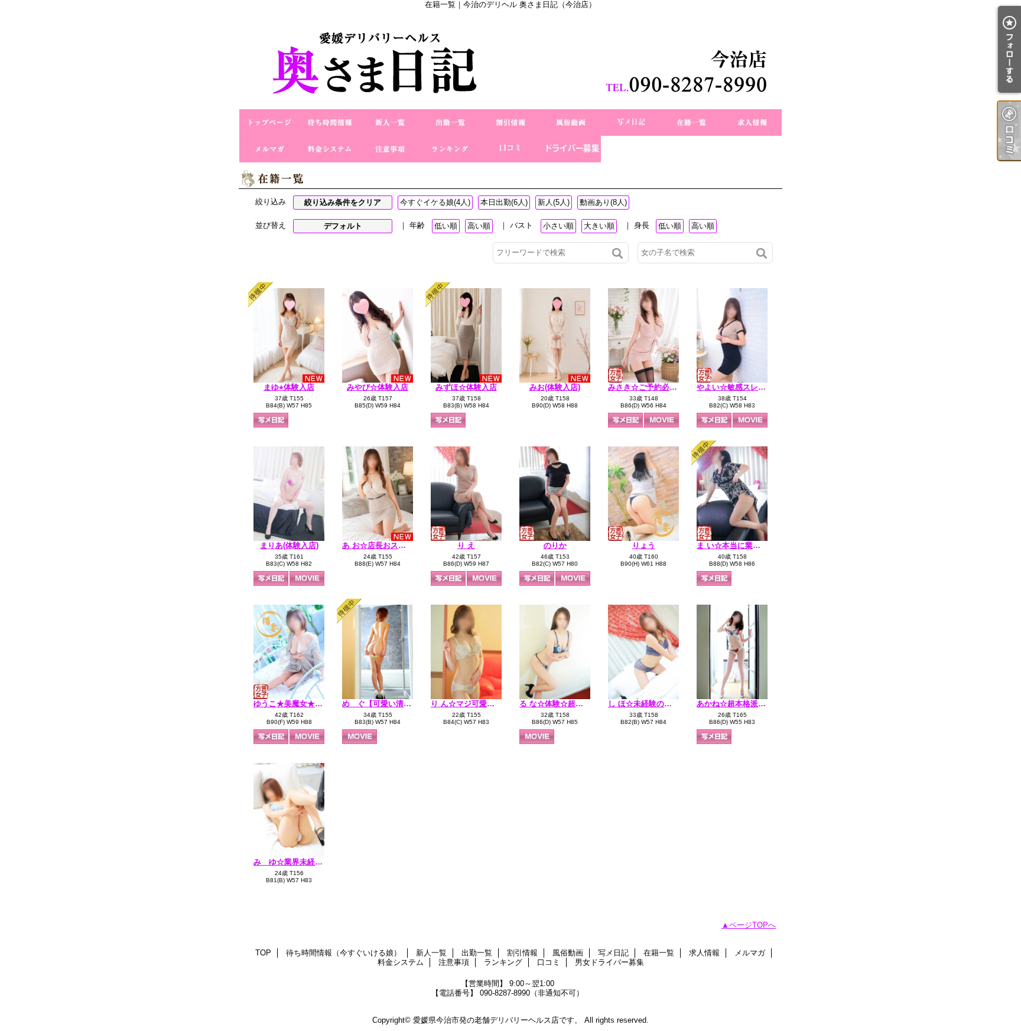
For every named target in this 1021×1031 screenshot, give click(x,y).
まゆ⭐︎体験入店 (289, 387)
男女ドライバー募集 (571, 149)
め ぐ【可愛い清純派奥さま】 (396, 703)
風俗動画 (571, 122)
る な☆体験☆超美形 (555, 703)
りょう (643, 545)
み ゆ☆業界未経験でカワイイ (307, 861)
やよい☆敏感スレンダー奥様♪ (749, 387)
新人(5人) (554, 202)
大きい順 (599, 225)
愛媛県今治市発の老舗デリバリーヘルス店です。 (497, 1020)
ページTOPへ (752, 925)
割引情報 (510, 122)
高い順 (478, 225)
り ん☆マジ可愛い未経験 (474, 703)
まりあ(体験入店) (289, 545)
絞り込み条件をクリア (342, 202)
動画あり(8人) (603, 202)
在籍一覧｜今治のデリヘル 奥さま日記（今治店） (510, 59)
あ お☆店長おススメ (378, 545)
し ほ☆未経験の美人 (643, 703)
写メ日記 (631, 122)
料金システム (330, 149)
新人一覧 (390, 122)
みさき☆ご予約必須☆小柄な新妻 (665, 387)
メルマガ (269, 149)
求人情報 (751, 122)
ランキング (450, 149)
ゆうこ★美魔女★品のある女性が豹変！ (322, 703)
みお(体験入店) (554, 387)
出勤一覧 (450, 122)
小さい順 (558, 225)
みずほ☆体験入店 (466, 387)
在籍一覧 (691, 122)
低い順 (445, 225)
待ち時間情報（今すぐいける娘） (330, 122)
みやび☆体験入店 (377, 387)
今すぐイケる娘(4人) (435, 202)
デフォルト (343, 225)
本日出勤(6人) (504, 202)
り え (466, 545)
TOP (269, 122)
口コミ (510, 149)
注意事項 (390, 149)
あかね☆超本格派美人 (735, 703)
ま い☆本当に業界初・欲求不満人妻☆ (763, 545)
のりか (555, 545)
